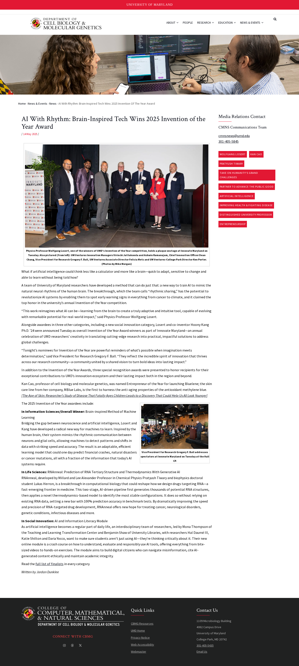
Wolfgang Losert (233, 154)
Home (22, 103)
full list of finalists (49, 564)
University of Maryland (150, 4)
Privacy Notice (140, 638)
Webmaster (138, 652)
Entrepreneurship (233, 224)
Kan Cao (256, 154)
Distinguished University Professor (246, 214)
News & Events (250, 23)
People (188, 23)
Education (225, 23)
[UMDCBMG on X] (81, 645)
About (171, 23)
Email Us (202, 652)
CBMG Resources (142, 624)
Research (204, 23)
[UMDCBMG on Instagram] (65, 645)
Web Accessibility (142, 645)
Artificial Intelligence (236, 196)
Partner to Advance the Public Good (247, 186)
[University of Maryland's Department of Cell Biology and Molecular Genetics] (72, 610)
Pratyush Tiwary (231, 163)
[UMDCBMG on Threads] (72, 645)
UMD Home (138, 631)
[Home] (65, 23)
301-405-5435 (205, 645)
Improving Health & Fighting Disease (246, 205)
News (52, 103)
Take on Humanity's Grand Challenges (239, 175)
